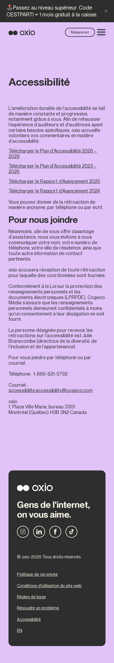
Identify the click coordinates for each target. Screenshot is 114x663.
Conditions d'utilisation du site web (49, 586)
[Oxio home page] (21, 32)
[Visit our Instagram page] (23, 532)
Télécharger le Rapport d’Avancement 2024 (54, 191)
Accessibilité (29, 619)
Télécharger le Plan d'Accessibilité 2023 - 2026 (52, 168)
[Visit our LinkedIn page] (39, 532)
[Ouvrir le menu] (101, 32)
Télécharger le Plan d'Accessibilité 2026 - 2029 (52, 153)
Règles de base (31, 597)
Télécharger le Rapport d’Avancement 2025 (54, 181)
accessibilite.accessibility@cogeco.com (50, 390)
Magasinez (80, 32)
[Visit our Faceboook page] (55, 532)
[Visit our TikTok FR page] (71, 532)
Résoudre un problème (38, 608)
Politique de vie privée (37, 574)
